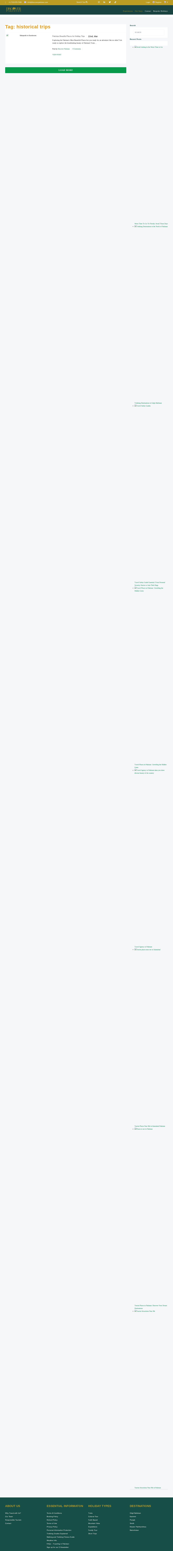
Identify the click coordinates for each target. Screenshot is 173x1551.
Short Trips (92, 1534)
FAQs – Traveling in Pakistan (58, 1544)
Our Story (139, 11)
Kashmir (133, 1516)
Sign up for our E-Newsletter (58, 1547)
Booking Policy (52, 1516)
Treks (90, 1513)
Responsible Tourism (13, 1520)
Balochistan (134, 1530)
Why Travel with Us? (13, 1513)
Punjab (132, 1520)
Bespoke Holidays (160, 11)
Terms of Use (52, 1523)
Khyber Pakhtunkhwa (138, 1527)
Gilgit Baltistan (135, 1513)
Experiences (128, 11)
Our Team (9, 1516)
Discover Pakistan (64, 49)
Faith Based (93, 1520)
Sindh (132, 1523)
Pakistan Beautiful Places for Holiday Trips (68, 36)
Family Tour (92, 1530)
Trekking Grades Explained (57, 1534)
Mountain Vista (94, 1523)
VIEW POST (56, 55)
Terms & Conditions (54, 1513)
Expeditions (92, 1527)
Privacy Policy (52, 1527)
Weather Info (52, 1540)
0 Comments (76, 49)
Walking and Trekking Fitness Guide (61, 1537)
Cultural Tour (93, 1516)
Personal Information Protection (59, 1530)
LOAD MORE (66, 70)
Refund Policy (52, 1520)
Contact (148, 11)
